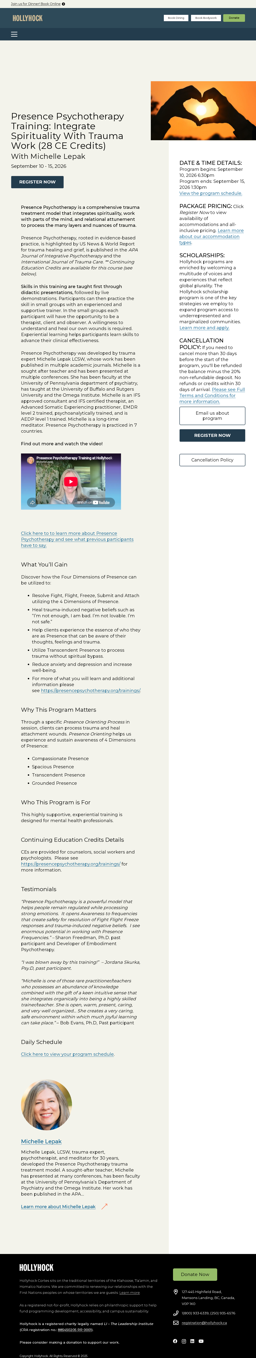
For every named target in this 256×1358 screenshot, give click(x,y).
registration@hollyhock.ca (204, 1323)
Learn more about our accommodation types (211, 236)
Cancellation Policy (212, 460)
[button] (14, 34)
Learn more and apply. (204, 327)
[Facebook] (175, 1341)
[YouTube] (201, 1341)
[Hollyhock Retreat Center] (27, 18)
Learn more (129, 1293)
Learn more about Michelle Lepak (58, 1206)
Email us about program (212, 415)
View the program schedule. (210, 193)
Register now (212, 435)
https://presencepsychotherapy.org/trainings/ (90, 690)
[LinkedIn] (192, 1341)
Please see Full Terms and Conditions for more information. (212, 395)
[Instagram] (184, 1341)
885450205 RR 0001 (74, 1330)
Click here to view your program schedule (67, 1054)
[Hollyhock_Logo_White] (36, 1267)
